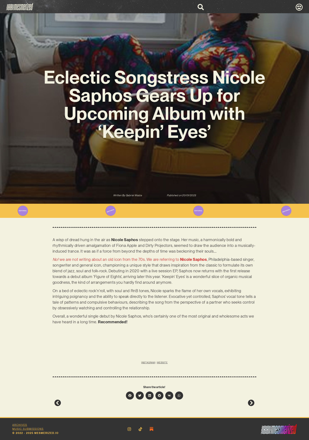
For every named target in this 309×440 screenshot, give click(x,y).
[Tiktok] (140, 429)
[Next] (204, 403)
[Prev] (104, 403)
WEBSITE (162, 362)
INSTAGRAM (148, 362)
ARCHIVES (19, 425)
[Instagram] (129, 429)
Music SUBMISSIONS (28, 428)
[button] (130, 395)
